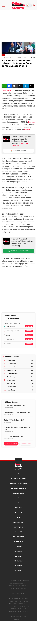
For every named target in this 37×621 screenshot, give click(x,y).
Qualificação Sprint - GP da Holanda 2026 (17, 428)
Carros (18, 532)
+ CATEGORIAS (18, 537)
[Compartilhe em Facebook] (9, 86)
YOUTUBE (18, 551)
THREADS (18, 566)
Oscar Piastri (11, 380)
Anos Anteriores (18, 488)
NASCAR (18, 512)
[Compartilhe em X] (20, 86)
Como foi (29, 326)
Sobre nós (18, 541)
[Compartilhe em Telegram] (26, 86)
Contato (18, 546)
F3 (18, 503)
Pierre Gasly (11, 390)
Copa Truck (18, 527)
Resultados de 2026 (11, 444)
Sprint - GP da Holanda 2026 (14, 420)
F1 (3, 55)
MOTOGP (18, 508)
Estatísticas (18, 493)
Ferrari (27, 130)
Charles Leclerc (12, 373)
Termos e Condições (18, 593)
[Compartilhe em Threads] (31, 86)
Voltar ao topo (18, 460)
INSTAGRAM (18, 561)
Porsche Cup (18, 522)
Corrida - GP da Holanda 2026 (14, 405)
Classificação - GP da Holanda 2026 (17, 413)
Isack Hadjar (11, 383)
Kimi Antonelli (11, 360)
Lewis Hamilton (8, 90)
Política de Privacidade (18, 588)
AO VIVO (18, 469)
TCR (18, 517)
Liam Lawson (11, 386)
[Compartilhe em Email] (15, 86)
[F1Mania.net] (18, 5)
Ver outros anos (26, 444)
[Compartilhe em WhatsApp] (4, 86)
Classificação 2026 (18, 483)
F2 (18, 498)
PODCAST (18, 570)
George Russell (12, 363)
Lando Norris (11, 370)
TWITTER (18, 556)
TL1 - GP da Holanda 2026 (13, 437)
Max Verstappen (12, 377)
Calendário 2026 (18, 478)
